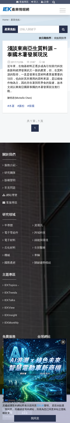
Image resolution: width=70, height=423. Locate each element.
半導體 (8, 225)
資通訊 (38, 225)
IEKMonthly (11, 322)
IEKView (9, 307)
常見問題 (9, 187)
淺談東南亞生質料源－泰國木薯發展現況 (32, 51)
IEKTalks (9, 300)
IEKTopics (10, 285)
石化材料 (9, 247)
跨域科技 (39, 232)
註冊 (46, 1)
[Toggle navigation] (62, 10)
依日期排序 (45, 38)
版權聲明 (9, 180)
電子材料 (9, 240)
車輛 (37, 255)
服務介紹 (9, 165)
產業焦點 (15, 19)
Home (5, 19)
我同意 (35, 418)
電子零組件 (11, 232)
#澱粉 (20, 106)
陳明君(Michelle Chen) (19, 97)
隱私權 (40, 405)
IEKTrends (10, 292)
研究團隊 (9, 172)
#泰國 (30, 106)
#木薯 (10, 106)
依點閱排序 (60, 38)
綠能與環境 (41, 240)
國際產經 (9, 262)
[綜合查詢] (53, 2)
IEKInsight (10, 315)
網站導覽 (11, 195)
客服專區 (23, 1)
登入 (35, 1)
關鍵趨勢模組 (42, 262)
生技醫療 (39, 247)
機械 (7, 255)
